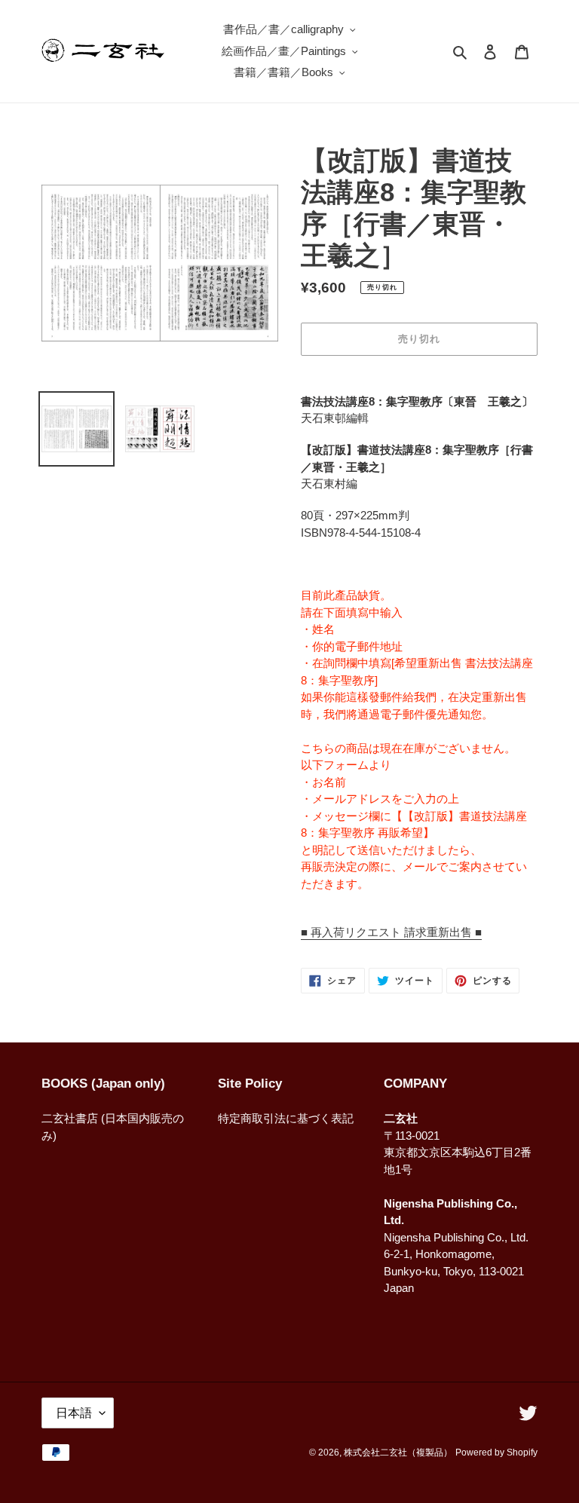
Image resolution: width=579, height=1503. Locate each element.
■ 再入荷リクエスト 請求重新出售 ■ (391, 932)
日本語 (74, 1413)
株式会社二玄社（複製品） (398, 1452)
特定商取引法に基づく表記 (286, 1118)
